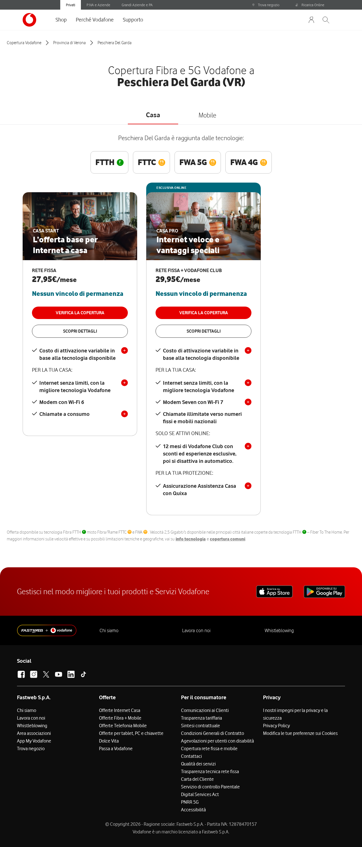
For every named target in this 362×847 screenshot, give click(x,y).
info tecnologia (191, 539)
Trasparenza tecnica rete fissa (210, 771)
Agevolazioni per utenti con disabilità (217, 741)
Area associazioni (34, 733)
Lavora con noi (196, 630)
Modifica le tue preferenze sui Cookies (300, 733)
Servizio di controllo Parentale (210, 787)
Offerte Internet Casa (119, 710)
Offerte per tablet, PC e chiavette (131, 733)
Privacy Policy (276, 725)
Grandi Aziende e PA (137, 5)
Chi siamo (109, 630)
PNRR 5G (190, 802)
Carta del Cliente (197, 779)
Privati (70, 5)
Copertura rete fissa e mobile (209, 748)
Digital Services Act (200, 794)
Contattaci (191, 756)
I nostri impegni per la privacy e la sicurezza (295, 714)
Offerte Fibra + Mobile (120, 718)
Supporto (133, 19)
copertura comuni (227, 539)
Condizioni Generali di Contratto (212, 733)
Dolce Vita (109, 741)
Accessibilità (193, 809)
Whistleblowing (279, 630)
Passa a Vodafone (116, 748)
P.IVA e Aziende (98, 5)
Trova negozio (268, 5)
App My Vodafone (34, 741)
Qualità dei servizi (198, 764)
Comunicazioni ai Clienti (205, 710)
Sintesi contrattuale (200, 725)
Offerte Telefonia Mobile (123, 725)
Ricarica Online (312, 5)
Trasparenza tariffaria (201, 718)
